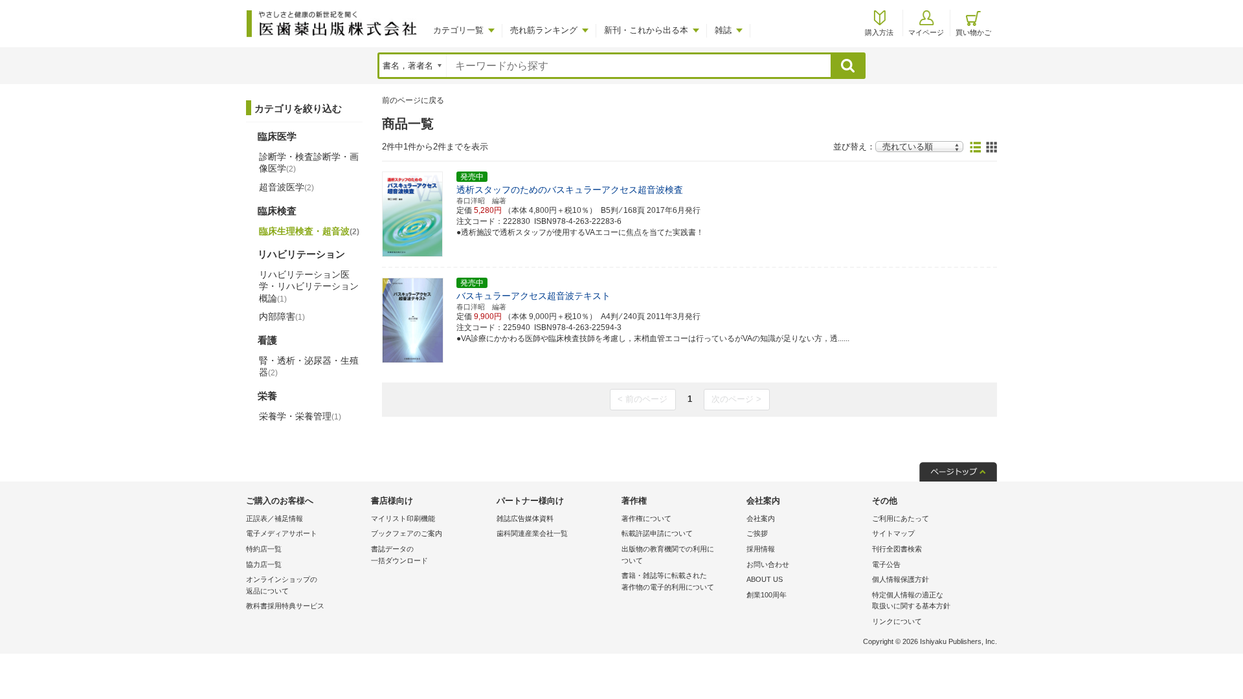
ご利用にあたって (900, 518)
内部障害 (282, 316)
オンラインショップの (281, 585)
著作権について (646, 518)
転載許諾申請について (657, 533)
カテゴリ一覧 (458, 30)
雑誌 (723, 30)
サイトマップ (893, 533)
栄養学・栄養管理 (300, 416)
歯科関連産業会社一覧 (532, 533)
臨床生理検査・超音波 (309, 231)
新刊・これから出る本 (646, 30)
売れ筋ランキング (543, 30)
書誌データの (399, 554)
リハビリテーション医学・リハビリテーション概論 (309, 286)
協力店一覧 (264, 564)
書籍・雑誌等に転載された (668, 581)
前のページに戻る (413, 100)
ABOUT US (764, 579)
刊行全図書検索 (897, 549)
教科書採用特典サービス (285, 606)
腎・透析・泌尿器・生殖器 (309, 366)
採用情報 (760, 549)
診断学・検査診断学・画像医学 (309, 162)
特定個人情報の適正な (911, 600)
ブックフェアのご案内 (406, 533)
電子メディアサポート (281, 533)
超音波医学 (286, 187)
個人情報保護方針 (900, 579)
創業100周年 (766, 595)
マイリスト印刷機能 (403, 518)
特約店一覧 (264, 549)
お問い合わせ (767, 564)
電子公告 (886, 564)
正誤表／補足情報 (274, 518)
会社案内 (760, 518)
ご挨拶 (757, 533)
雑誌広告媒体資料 (525, 518)
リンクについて (897, 621)
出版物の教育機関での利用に (668, 554)
